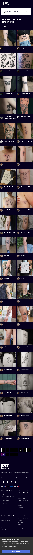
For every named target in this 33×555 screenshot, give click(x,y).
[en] (5, 486)
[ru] (15, 486)
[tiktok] (3, 482)
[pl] (2, 486)
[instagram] (11, 482)
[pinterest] (16, 482)
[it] (18, 486)
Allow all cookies (16, 551)
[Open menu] (30, 3)
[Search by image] (26, 11)
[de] (8, 486)
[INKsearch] (6, 3)
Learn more (13, 546)
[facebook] (7, 482)
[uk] (11, 486)
